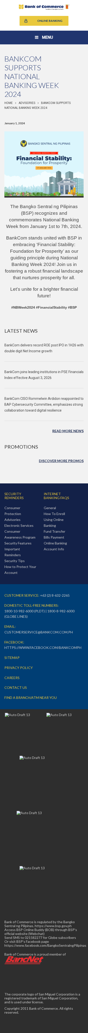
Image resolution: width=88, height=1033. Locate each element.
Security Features (18, 543)
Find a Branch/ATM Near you (30, 697)
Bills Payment (54, 537)
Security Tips (14, 561)
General (50, 508)
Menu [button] (47, 37)
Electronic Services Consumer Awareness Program (19, 531)
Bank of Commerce (44, 7)
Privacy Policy (18, 668)
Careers (12, 678)
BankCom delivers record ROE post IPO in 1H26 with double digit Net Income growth (44, 348)
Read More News (68, 431)
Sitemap (12, 657)
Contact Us (15, 687)
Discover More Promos (61, 461)
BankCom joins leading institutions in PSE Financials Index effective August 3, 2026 (44, 375)
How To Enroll (54, 514)
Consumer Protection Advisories (12, 514)
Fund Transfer (54, 531)
